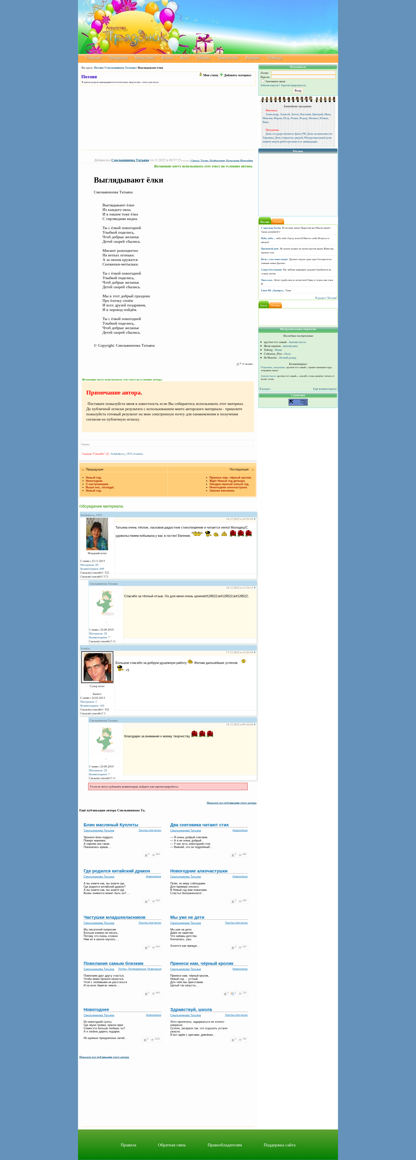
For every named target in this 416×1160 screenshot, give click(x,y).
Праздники (118, 58)
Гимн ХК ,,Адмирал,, (272, 290)
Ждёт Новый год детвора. (227, 480)
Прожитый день (270, 248)
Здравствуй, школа (191, 1009)
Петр (286, 118)
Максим (267, 118)
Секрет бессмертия (271, 269)
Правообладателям (225, 1145)
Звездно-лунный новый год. (229, 484)
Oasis (287, 354)
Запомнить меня (275, 81)
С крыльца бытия (271, 228)
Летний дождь (287, 357)
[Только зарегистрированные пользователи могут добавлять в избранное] (237, 364)
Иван (327, 114)
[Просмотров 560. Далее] (154, 855)
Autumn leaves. (268, 376)
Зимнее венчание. (222, 490)
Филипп (313, 118)
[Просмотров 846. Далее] (154, 993)
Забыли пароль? (270, 85)
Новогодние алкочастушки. (229, 487)
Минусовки (145, 58)
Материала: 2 (88, 702)
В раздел (265, 389)
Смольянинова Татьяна (120, 67)
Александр (272, 114)
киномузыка (290, 346)
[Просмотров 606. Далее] (154, 947)
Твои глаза (267, 280)
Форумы (252, 58)
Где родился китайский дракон (117, 871)
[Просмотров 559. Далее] (154, 901)
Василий (305, 114)
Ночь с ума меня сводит (274, 259)
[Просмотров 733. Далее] (240, 993)
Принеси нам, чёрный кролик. (231, 477)
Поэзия (98, 67)
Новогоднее (96, 1009)
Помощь (274, 58)
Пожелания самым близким (113, 963)
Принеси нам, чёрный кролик (201, 963)
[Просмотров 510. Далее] (240, 947)
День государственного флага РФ (286, 134)
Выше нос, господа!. (100, 487)
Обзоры (203, 58)
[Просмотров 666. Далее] (240, 855)
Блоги (167, 58)
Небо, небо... (268, 238)
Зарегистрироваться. (293, 85)
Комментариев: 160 (92, 705)
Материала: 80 (89, 565)
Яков (265, 122)
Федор (303, 118)
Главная (93, 58)
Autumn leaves (297, 342)
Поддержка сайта (280, 1145)
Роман (294, 118)
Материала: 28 (98, 633)
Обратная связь (172, 1145)
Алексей (285, 114)
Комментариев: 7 (99, 637)
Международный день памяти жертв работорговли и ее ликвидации (297, 139)
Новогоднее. (94, 480)
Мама (278, 350)
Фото (184, 58)
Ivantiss (138, 454)
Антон (295, 114)
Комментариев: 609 (92, 569)
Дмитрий (317, 114)
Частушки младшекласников (114, 917)
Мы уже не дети (187, 917)
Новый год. (94, 477)
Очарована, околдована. (273, 367)
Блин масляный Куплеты (111, 824)
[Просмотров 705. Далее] (240, 1039)
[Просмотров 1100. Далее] (153, 1039)
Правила (128, 1145)
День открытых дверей (289, 137)
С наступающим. (97, 484)
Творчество (227, 58)
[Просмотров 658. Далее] (240, 901)
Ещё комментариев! (325, 389)
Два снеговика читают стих (199, 824)
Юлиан (324, 118)
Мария (278, 118)
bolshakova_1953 (121, 454)
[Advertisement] (168, 117)
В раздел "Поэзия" (326, 298)
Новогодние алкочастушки (199, 871)
